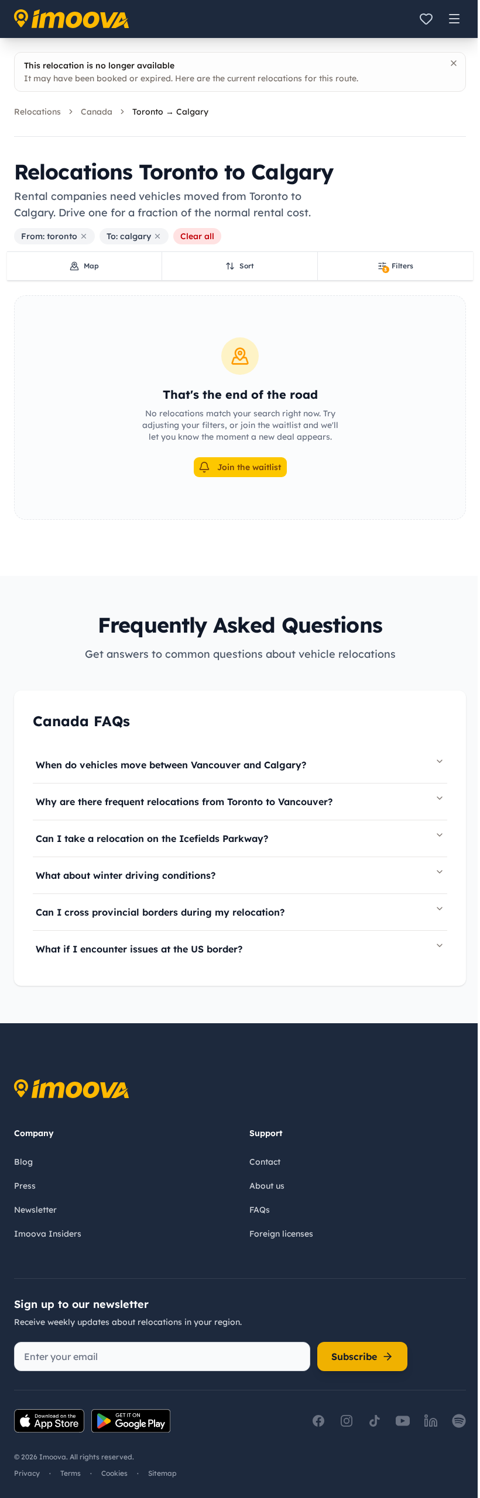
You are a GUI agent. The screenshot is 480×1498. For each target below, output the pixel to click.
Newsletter (35, 1209)
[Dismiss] (453, 63)
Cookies (114, 1473)
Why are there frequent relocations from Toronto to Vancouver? (184, 801)
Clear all (197, 236)
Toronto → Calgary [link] (170, 111)
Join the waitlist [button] (249, 467)
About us (266, 1186)
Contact (264, 1162)
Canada (96, 111)
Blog (23, 1162)
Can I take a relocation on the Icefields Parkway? (152, 838)
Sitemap (162, 1473)
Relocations (37, 111)
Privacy (27, 1473)
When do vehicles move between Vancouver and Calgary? (171, 765)
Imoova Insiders (47, 1233)
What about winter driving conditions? (125, 875)
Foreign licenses (281, 1233)
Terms (70, 1473)
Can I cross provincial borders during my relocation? (160, 912)
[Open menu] (454, 18)
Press (25, 1186)
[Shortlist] (426, 18)
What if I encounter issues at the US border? (139, 949)
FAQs (259, 1209)
